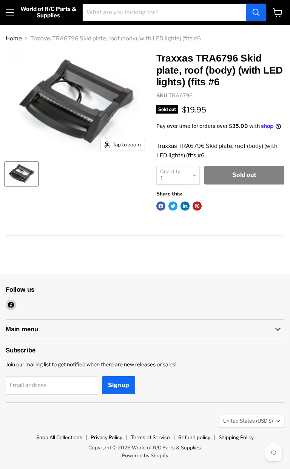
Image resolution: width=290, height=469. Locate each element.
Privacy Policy (106, 437)
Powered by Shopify (145, 455)
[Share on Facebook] (160, 206)
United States (248, 421)
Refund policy (194, 437)
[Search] (256, 12)
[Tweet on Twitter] (172, 206)
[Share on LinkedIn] (185, 206)
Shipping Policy (236, 437)
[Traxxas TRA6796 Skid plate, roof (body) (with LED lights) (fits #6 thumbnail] (21, 174)
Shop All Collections (59, 437)
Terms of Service (150, 437)
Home (14, 38)
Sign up (118, 385)
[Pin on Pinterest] (197, 206)
